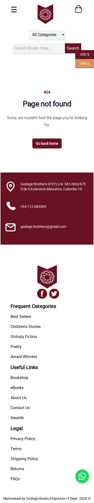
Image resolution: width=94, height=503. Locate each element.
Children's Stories (26, 326)
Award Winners (24, 356)
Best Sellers (21, 316)
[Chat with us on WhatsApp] (82, 476)
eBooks (17, 387)
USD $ (82, 54)
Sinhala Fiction (24, 336)
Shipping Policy (24, 458)
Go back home (47, 143)
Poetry (16, 346)
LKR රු (82, 63)
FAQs (15, 478)
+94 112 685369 (33, 207)
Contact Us (20, 407)
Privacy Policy (23, 438)
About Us (19, 397)
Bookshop (19, 377)
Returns (17, 468)
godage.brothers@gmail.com (43, 227)
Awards (17, 417)
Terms (16, 448)
